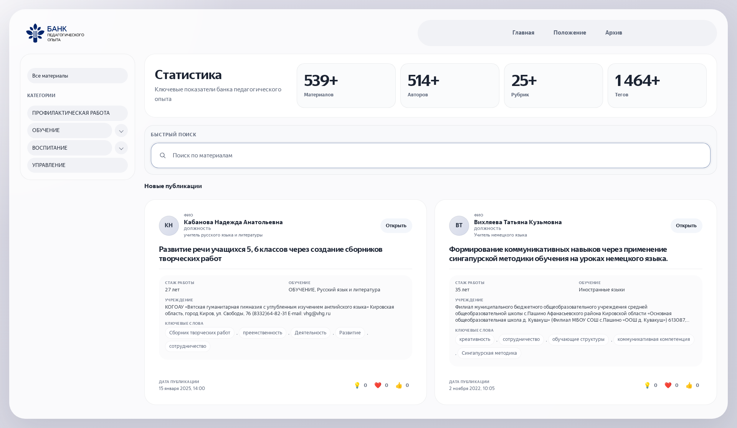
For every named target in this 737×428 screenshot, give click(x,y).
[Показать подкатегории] (121, 130)
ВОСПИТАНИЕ (50, 148)
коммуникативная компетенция (654, 339)
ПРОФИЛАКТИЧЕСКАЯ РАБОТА (71, 113)
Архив (613, 32)
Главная (523, 32)
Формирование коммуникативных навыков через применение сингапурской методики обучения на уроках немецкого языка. (558, 254)
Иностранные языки (602, 289)
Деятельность (310, 332)
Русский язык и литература (348, 289)
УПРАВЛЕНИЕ (49, 165)
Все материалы (50, 76)
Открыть (396, 225)
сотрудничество (187, 346)
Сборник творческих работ (199, 332)
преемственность (262, 332)
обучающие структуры (578, 339)
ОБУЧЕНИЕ (46, 130)
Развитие (350, 332)
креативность (474, 339)
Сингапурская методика (489, 353)
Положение (570, 32)
